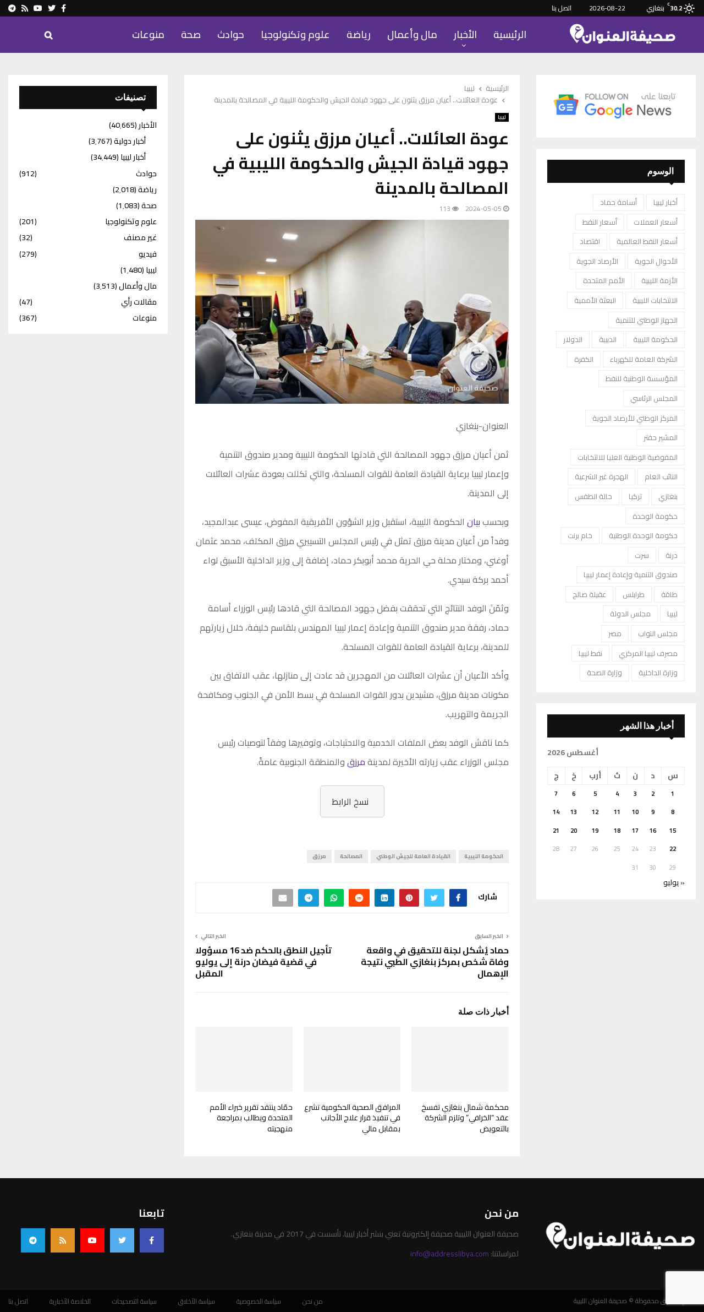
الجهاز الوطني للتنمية (646, 320)
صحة (191, 34)
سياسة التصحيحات (134, 1301)
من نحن (312, 1301)
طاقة (669, 594)
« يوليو (674, 882)
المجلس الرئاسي (654, 398)
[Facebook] (152, 1240)
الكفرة (583, 359)
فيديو (148, 254)
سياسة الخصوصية (259, 1301)
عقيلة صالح (589, 594)
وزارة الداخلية (658, 672)
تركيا (635, 496)
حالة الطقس (593, 496)
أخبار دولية (130, 141)
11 (617, 811)
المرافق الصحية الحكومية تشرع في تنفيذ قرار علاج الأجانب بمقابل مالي (352, 1118)
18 (617, 830)
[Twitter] (122, 1240)
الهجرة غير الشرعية (601, 476)
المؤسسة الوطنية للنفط (642, 378)
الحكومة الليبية (483, 856)
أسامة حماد (618, 202)
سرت (642, 555)
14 (556, 811)
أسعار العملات (656, 222)
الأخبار (465, 34)
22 (672, 848)
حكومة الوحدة (655, 516)
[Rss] (63, 1240)
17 (635, 830)
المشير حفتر (661, 437)
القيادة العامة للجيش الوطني (413, 856)
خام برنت (580, 535)
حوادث (230, 34)
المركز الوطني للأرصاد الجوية (635, 418)
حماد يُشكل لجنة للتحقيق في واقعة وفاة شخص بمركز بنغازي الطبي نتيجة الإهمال (435, 962)
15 (672, 830)
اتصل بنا (561, 8)
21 (556, 830)
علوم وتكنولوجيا (295, 34)
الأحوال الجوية (656, 261)
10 (635, 811)
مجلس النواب (658, 633)
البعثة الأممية (595, 300)
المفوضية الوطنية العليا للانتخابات (628, 457)
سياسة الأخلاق (196, 1301)
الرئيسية (509, 34)
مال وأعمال (412, 34)
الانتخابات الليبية (655, 300)
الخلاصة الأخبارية (70, 1301)
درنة (672, 555)
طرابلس (634, 594)
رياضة (358, 34)
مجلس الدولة (630, 613)
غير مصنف (140, 237)
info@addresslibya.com (449, 1253)
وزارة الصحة (604, 672)
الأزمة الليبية (659, 280)
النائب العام (661, 476)
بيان (473, 521)
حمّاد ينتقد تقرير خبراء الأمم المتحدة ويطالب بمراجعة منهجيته (251, 1118)
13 (573, 811)
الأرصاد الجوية (597, 261)
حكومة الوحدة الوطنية (643, 535)
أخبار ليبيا (665, 202)
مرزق (356, 761)
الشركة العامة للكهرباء (644, 359)
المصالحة (351, 856)
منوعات (148, 34)
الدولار (572, 339)
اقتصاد (590, 241)
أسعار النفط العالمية (647, 241)
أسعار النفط (599, 222)
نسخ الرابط (350, 801)
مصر (615, 633)
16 (653, 830)
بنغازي (668, 496)
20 (573, 830)
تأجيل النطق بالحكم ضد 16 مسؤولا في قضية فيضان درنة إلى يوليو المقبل (263, 962)
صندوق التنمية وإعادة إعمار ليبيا (631, 574)
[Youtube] (92, 1240)
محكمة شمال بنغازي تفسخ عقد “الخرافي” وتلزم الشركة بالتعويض (465, 1118)
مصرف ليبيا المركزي (648, 653)
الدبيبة (608, 339)
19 (595, 830)
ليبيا (502, 117)
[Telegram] (33, 1240)
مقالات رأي (139, 302)
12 (595, 811)
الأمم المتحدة (604, 280)
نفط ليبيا (590, 653)
